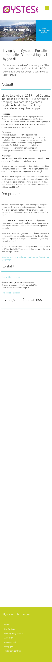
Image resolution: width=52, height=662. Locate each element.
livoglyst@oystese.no (10, 277)
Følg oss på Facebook (10, 293)
